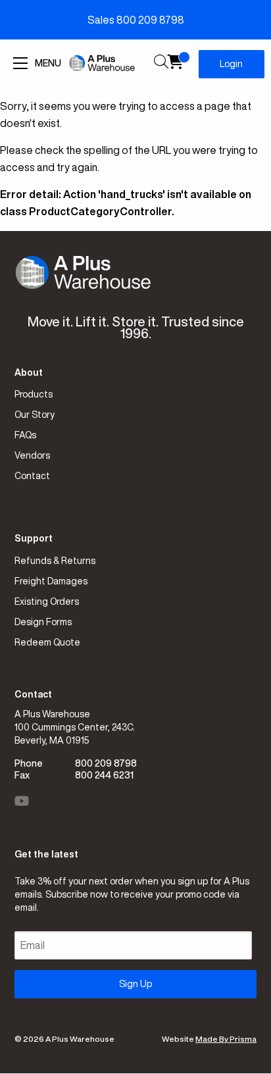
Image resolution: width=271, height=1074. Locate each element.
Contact (32, 475)
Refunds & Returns (54, 560)
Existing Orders (46, 601)
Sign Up (135, 983)
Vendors (32, 455)
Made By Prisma (226, 1039)
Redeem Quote (47, 642)
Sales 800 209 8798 (135, 19)
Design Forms (43, 621)
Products (33, 394)
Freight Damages (50, 581)
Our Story (34, 414)
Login (231, 63)
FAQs (25, 435)
